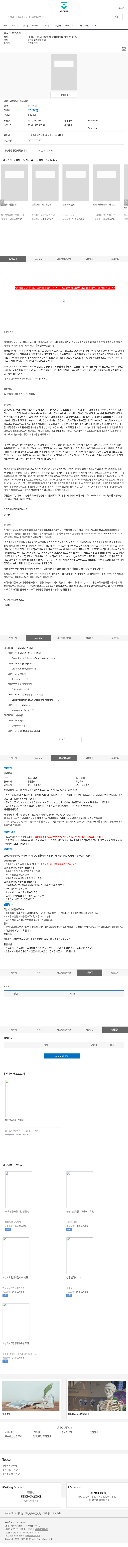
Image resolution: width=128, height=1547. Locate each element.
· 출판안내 (93, 1432)
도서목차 (38, 259)
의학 (5, 25)
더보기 (62, 739)
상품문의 (115, 259)
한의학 (35, 25)
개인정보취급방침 (33, 1513)
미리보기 (64, 95)
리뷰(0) (89, 259)
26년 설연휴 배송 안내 (12, 1474)
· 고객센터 (36, 1432)
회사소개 (9, 1513)
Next (126, 203)
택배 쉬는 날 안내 (9, 1466)
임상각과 (14, 101)
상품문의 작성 (62, 1056)
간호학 (15, 25)
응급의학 (24, 101)
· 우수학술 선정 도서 (12, 1436)
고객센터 (47, 1513)
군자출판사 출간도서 (87, 25)
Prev (2, 203)
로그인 (122, 8)
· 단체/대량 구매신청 (41, 1436)
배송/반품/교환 (64, 259)
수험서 (58, 25)
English (57, 1513)
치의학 (25, 25)
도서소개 (13, 259)
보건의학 (47, 25)
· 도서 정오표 (66, 1432)
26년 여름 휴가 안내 (11, 1470)
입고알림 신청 (46, 151)
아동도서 (69, 25)
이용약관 (19, 1513)
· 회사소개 (8, 1432)
